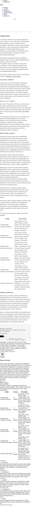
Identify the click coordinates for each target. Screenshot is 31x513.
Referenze (6, 11)
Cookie (16, 340)
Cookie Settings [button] (4, 351)
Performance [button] (3, 470)
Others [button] (2, 497)
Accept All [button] (12, 351)
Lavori (5, 9)
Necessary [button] (3, 380)
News (5, 14)
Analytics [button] (2, 478)
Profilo (5, 8)
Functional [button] (3, 461)
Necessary (5, 382)
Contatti (6, 2)
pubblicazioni (7, 12)
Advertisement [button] (4, 487)
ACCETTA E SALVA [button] (6, 505)
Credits (23, 340)
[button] (8, 5)
